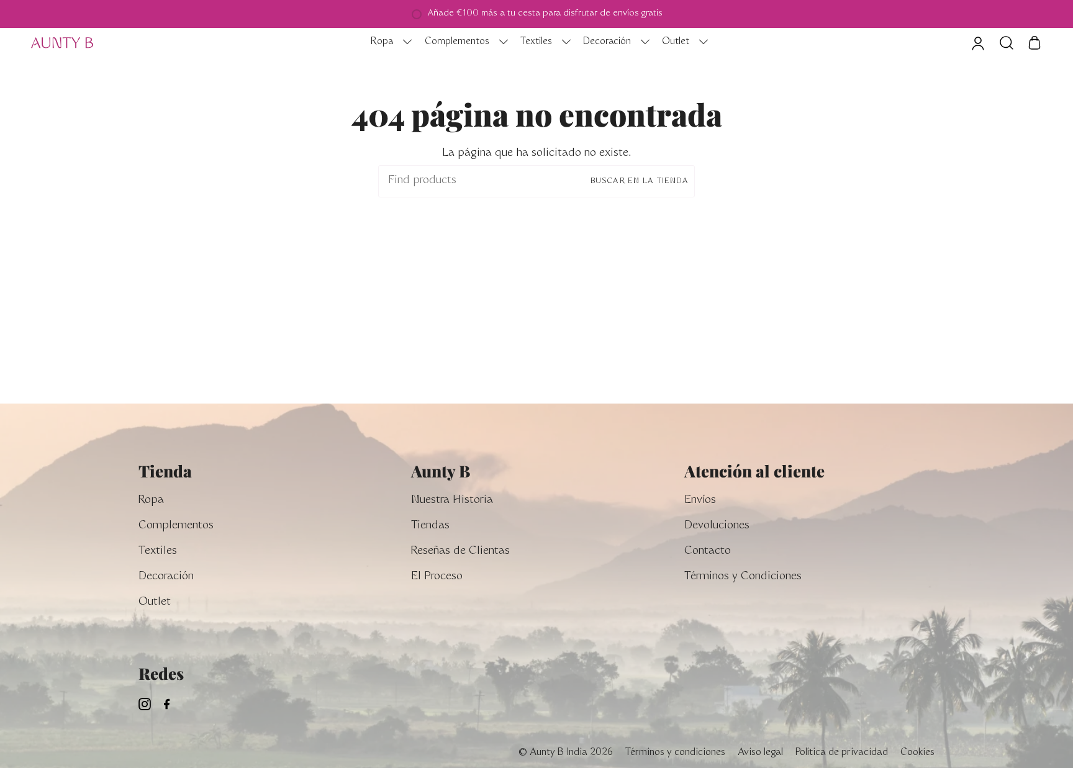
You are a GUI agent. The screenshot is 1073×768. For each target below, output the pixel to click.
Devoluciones (716, 526)
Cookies (917, 752)
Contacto (707, 551)
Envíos (700, 500)
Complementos (176, 526)
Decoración (166, 577)
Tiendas (430, 526)
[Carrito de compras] (1034, 43)
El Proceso (437, 577)
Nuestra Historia (452, 500)
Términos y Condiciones (743, 577)
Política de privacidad (841, 752)
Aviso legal (760, 752)
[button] (388, 43)
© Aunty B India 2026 (565, 752)
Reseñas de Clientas (460, 551)
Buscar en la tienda (640, 181)
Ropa (151, 500)
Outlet (154, 602)
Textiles (157, 551)
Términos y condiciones (675, 752)
